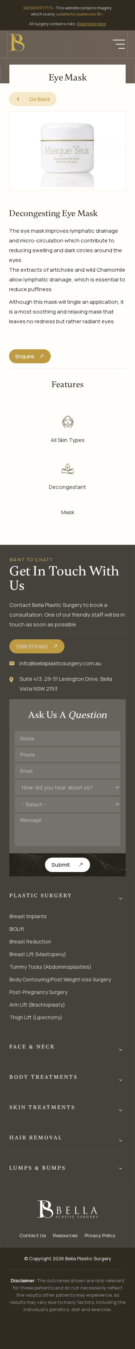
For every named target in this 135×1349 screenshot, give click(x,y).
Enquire (24, 356)
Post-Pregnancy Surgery (38, 992)
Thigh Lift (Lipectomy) (35, 1017)
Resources (65, 1235)
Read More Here (91, 23)
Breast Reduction (30, 941)
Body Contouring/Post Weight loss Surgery (60, 979)
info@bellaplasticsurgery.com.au (60, 663)
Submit (60, 864)
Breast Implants (28, 916)
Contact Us (32, 1235)
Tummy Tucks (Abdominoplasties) (50, 966)
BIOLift (16, 928)
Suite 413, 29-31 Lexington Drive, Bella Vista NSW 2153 (65, 683)
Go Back (39, 99)
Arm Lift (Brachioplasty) (37, 1004)
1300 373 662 (32, 646)
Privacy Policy (100, 1235)
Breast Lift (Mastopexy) (37, 954)
